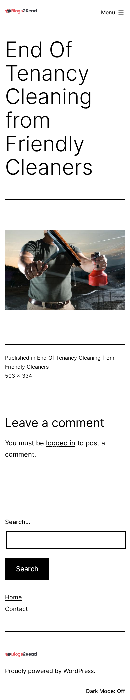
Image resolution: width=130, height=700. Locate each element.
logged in (60, 443)
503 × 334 (18, 375)
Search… (17, 521)
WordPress (78, 670)
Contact (16, 608)
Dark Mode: (100, 691)
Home (13, 597)
